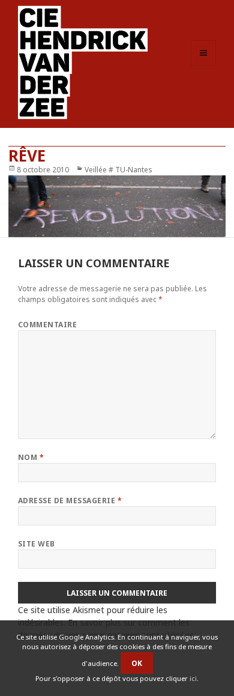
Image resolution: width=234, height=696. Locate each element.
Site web (36, 544)
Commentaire (47, 324)
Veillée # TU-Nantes (118, 170)
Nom (31, 457)
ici (193, 678)
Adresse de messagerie (70, 500)
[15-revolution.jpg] (117, 206)
